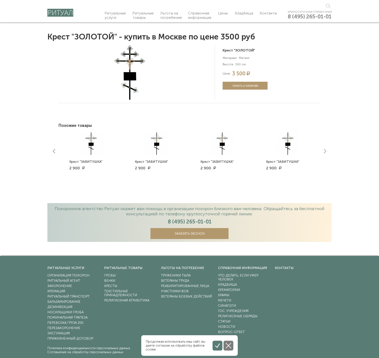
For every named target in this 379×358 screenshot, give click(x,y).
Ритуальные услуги (115, 15)
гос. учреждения (233, 311)
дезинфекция (59, 307)
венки (109, 281)
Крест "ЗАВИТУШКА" (85, 162)
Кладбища (244, 13)
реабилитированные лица (185, 286)
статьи (224, 321)
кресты (110, 286)
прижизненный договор (70, 338)
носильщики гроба (65, 312)
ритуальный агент (63, 281)
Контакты (268, 13)
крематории (229, 290)
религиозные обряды (237, 316)
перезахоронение (63, 328)
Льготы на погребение (171, 15)
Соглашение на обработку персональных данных (85, 352)
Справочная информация (199, 15)
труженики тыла (176, 275)
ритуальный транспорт (68, 296)
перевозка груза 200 (65, 323)
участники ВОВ (175, 291)
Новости (226, 327)
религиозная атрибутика (126, 300)
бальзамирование (63, 302)
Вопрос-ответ (231, 332)
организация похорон (68, 275)
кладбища (227, 285)
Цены (223, 13)
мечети (224, 300)
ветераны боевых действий (186, 296)
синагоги (227, 306)
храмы (223, 295)
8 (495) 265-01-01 (309, 16)
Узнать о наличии (245, 85)
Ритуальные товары (143, 15)
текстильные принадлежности (120, 293)
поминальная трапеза (67, 317)
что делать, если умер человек (238, 277)
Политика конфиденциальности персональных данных (88, 348)
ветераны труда (175, 281)
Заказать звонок (190, 234)
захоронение (59, 286)
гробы (110, 275)
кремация (56, 291)
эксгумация (58, 333)
